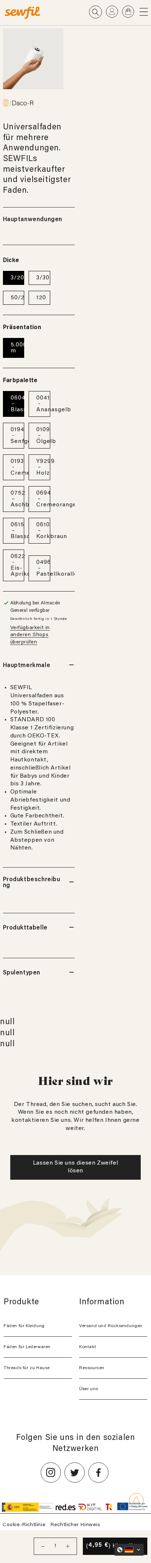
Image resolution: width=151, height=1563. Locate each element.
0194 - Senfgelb (18, 435)
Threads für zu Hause (27, 1368)
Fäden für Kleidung (24, 1326)
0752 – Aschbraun (18, 499)
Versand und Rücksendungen (111, 1326)
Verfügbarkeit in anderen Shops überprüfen (30, 635)
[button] (145, 12)
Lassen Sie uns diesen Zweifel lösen (75, 1167)
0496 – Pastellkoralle (43, 568)
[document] (33, 58)
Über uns (88, 1389)
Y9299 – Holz (43, 467)
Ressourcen (91, 1368)
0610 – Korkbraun (43, 531)
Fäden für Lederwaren (27, 1347)
